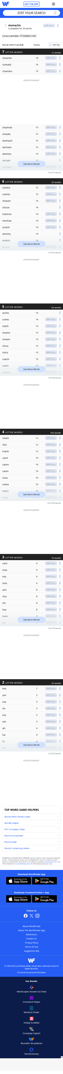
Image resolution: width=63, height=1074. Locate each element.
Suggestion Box (31, 950)
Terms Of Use (31, 946)
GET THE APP (31, 3)
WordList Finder (31, 1012)
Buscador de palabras (31, 1043)
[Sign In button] (53, 3)
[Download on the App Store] (18, 881)
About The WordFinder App (31, 930)
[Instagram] (37, 916)
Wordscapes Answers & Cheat (31, 991)
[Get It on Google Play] (44, 881)
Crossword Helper (31, 1001)
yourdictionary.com (50, 862)
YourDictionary (31, 1053)
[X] (31, 916)
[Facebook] (25, 916)
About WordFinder (32, 926)
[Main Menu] (59, 3)
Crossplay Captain (31, 1033)
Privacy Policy (31, 942)
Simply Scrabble (31, 1022)
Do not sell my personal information (31, 972)
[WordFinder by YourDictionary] (5, 4)
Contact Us (31, 938)
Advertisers (31, 934)
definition (49, 25)
